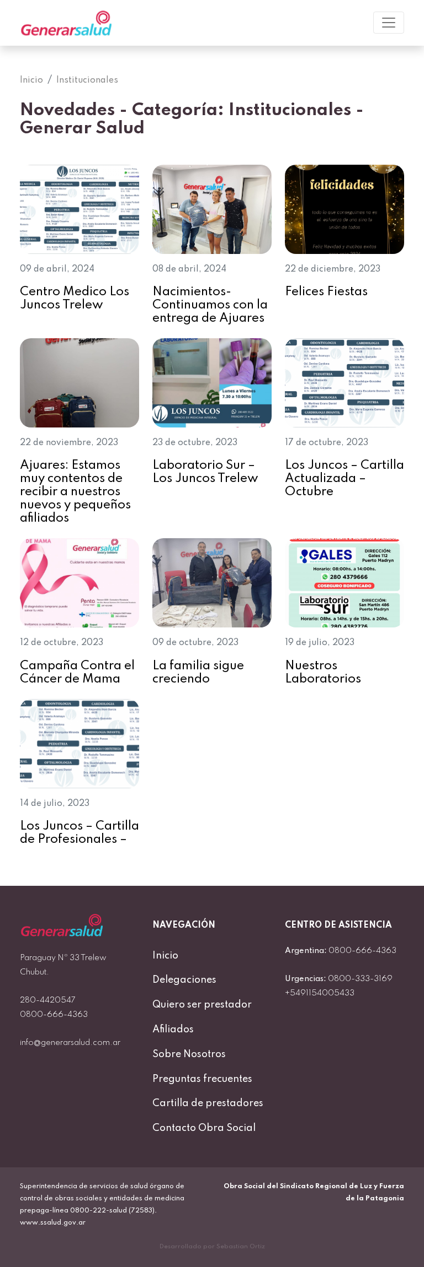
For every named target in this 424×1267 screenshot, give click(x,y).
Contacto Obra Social (204, 1128)
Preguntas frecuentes (202, 1079)
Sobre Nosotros (189, 1054)
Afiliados (173, 1030)
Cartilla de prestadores (207, 1103)
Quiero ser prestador (202, 1005)
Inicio (165, 956)
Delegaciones (184, 980)
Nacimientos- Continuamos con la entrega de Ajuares (210, 305)
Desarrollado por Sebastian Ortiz (212, 1246)
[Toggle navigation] (388, 23)
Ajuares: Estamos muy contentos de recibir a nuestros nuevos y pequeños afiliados (75, 491)
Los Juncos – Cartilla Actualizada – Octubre (344, 478)
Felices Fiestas (326, 292)
